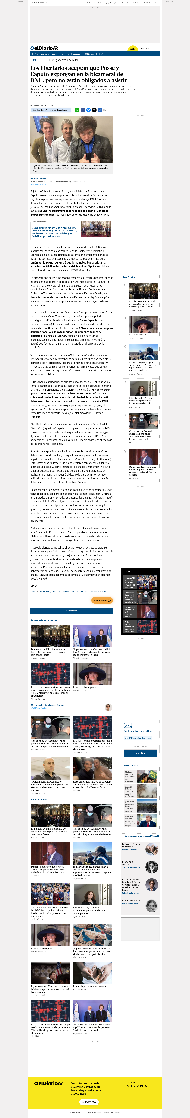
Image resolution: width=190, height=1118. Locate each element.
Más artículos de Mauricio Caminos (48, 705)
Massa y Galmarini (115, 3)
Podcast (99, 54)
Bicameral (84, 591)
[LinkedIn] (100, 110)
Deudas (124, 3)
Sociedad (55, 54)
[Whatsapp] (77, 110)
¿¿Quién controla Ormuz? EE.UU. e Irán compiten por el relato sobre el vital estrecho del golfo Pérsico (92, 951)
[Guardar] (105, 110)
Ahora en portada (39, 799)
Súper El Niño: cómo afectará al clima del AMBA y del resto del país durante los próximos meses (130, 791)
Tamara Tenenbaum (81, 690)
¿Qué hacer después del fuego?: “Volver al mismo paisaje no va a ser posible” (130, 806)
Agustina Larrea (79, 916)
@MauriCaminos (39, 184)
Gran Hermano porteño (66, 3)
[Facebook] (83, 110)
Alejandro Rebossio (80, 658)
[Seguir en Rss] (146, 1086)
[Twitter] (94, 110)
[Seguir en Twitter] (128, 1086)
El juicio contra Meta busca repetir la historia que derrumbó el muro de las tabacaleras (50, 989)
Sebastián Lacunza (38, 658)
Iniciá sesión (145, 49)
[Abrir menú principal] (158, 48)
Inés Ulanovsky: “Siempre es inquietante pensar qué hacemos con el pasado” (90, 910)
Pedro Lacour (36, 875)
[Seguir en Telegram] (134, 1086)
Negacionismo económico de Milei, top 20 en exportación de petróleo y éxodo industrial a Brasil (92, 652)
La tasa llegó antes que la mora (89, 986)
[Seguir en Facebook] (131, 1086)
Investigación (77, 54)
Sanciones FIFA (131, 3)
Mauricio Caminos (38, 179)
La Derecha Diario (92, 3)
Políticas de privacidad (93, 1113)
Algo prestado (159, 3)
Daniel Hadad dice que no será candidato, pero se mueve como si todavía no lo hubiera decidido (49, 869)
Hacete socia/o (132, 49)
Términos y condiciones (112, 1113)
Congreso (95, 591)
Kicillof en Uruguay (103, 3)
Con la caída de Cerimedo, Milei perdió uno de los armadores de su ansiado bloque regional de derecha (50, 743)
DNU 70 (74, 591)
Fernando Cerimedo (80, 3)
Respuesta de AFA (142, 3)
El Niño (151, 3)
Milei (104, 591)
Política (35, 54)
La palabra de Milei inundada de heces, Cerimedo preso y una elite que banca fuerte (49, 652)
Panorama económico (52, 3)
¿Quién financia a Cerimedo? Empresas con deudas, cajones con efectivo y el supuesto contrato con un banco (49, 786)
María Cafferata (37, 919)
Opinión (65, 54)
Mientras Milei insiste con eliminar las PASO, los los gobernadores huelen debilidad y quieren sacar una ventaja (49, 912)
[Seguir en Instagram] (138, 1086)
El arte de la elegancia (84, 687)
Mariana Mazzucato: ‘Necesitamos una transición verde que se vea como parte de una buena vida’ (130, 777)
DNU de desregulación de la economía (54, 591)
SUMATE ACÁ (89, 1102)
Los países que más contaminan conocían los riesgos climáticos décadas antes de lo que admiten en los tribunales (130, 821)
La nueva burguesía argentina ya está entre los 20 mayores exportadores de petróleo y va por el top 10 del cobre (92, 871)
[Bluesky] (88, 110)
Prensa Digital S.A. (76, 1113)
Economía (45, 54)
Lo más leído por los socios (44, 620)
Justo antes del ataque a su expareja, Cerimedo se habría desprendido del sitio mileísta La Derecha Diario (92, 784)
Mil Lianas (89, 54)
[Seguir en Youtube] (141, 1086)
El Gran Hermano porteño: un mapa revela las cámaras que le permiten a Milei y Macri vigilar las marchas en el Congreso (50, 691)
